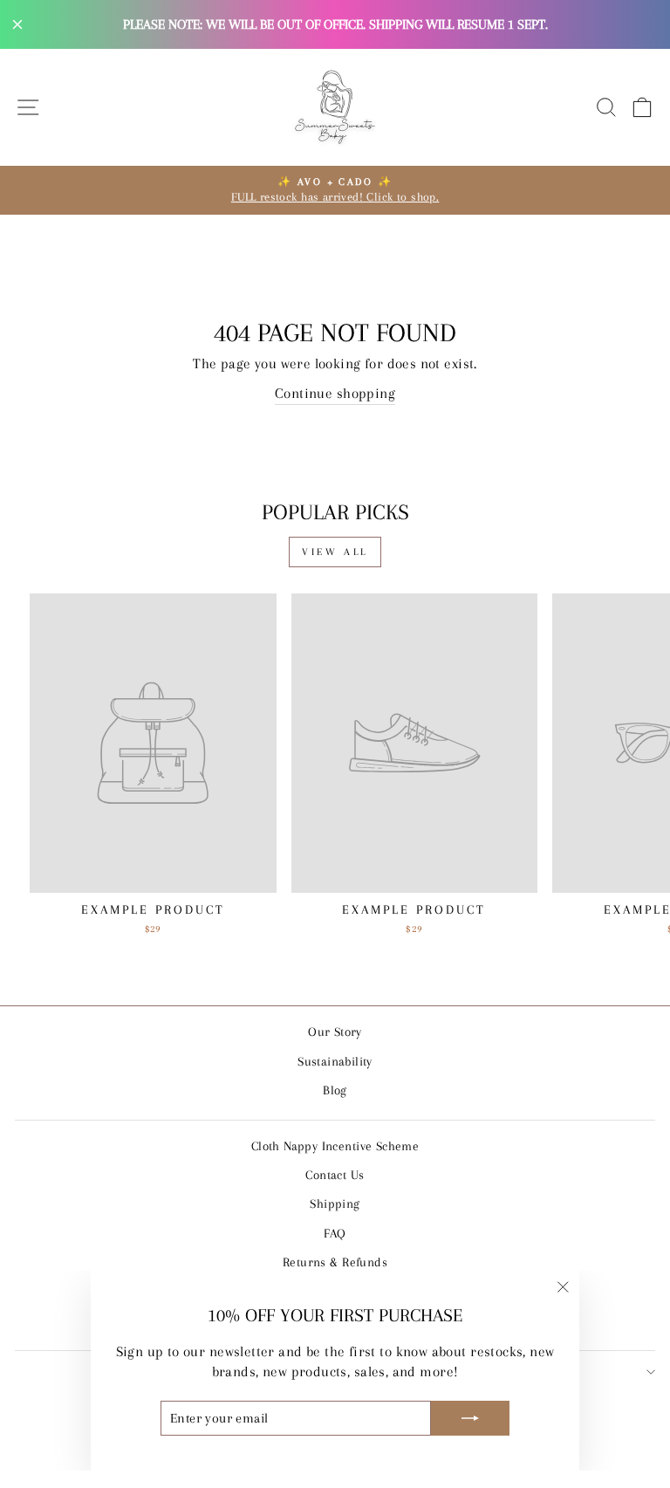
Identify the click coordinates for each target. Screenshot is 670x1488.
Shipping (334, 1203)
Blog (335, 1090)
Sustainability (335, 1061)
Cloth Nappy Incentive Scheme (335, 1146)
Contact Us (334, 1175)
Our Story (335, 1032)
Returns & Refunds (335, 1262)
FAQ (334, 1233)
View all (335, 552)
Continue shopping (335, 393)
